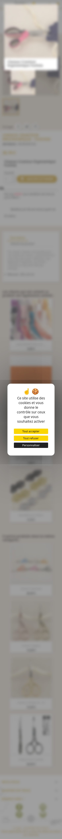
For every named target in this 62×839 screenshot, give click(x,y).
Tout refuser (31, 438)
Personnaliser (31, 445)
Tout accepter (31, 431)
